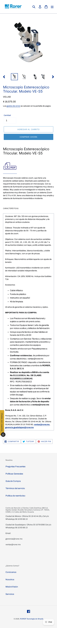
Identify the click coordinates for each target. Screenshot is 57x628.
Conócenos (11, 572)
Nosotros (10, 579)
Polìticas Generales (14, 474)
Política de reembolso (15, 496)
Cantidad (7, 115)
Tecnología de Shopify (35, 619)
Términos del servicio (15, 488)
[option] (14, 77)
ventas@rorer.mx (42, 424)
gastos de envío (13, 106)
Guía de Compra (13, 481)
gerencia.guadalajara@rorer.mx (19, 427)
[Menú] (52, 7)
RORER (23, 619)
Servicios (10, 594)
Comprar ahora (28, 137)
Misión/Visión (12, 587)
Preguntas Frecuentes (15, 466)
